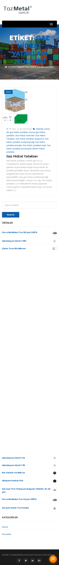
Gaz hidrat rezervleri (24, 135)
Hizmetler (6, 534)
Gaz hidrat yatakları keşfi (34, 145)
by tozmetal (26, 129)
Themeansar (49, 555)
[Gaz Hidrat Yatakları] (15, 106)
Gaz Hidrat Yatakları (22, 156)
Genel (8, 92)
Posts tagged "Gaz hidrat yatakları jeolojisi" (32, 66)
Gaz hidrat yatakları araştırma (30, 138)
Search (10, 214)
